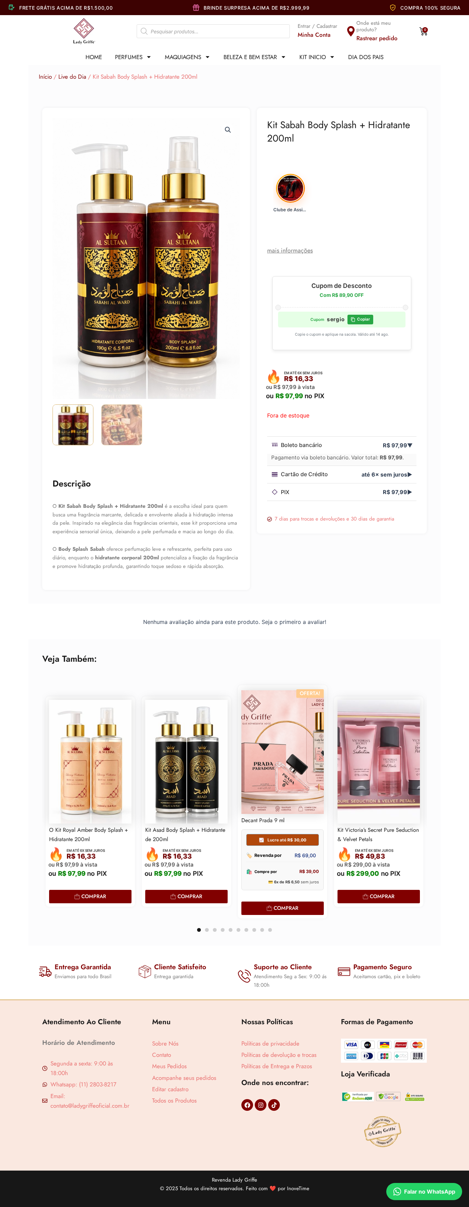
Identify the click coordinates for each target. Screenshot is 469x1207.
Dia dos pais (366, 57)
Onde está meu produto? (373, 26)
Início (45, 76)
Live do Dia (72, 76)
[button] (228, 130)
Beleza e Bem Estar (250, 57)
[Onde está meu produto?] (351, 31)
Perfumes (128, 57)
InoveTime (298, 1188)
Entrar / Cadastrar (317, 26)
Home (93, 57)
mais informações (290, 250)
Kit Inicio (312, 57)
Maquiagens (183, 57)
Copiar (363, 319)
